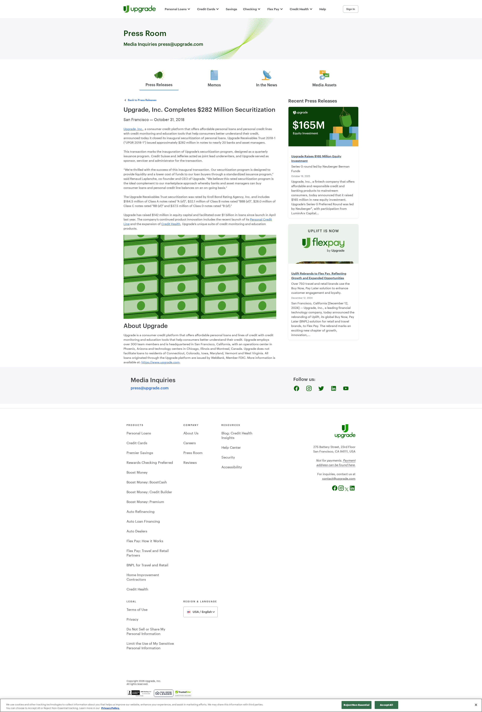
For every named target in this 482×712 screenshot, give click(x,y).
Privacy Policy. (110, 708)
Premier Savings (140, 452)
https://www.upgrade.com (160, 361)
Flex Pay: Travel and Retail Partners (148, 552)
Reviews (190, 462)
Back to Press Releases (142, 100)
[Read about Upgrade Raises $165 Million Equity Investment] (323, 126)
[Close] (476, 705)
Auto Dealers (137, 530)
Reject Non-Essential (356, 704)
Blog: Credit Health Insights (236, 434)
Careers (189, 442)
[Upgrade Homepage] (140, 9)
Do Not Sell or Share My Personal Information (146, 630)
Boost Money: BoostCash (147, 481)
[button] (178, 9)
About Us (190, 432)
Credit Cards (137, 442)
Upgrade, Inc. (133, 128)
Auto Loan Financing (143, 520)
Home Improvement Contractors (143, 576)
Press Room (193, 452)
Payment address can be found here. (335, 462)
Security (228, 456)
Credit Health (170, 223)
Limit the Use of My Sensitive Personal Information (150, 645)
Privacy (132, 618)
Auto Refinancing (141, 511)
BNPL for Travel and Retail (147, 564)
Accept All (386, 704)
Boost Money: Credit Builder (149, 491)
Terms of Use (137, 609)
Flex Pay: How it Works (145, 540)
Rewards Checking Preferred (150, 462)
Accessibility (231, 466)
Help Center (231, 447)
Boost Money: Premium (145, 501)
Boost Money (137, 471)
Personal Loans (139, 432)
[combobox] (200, 612)
